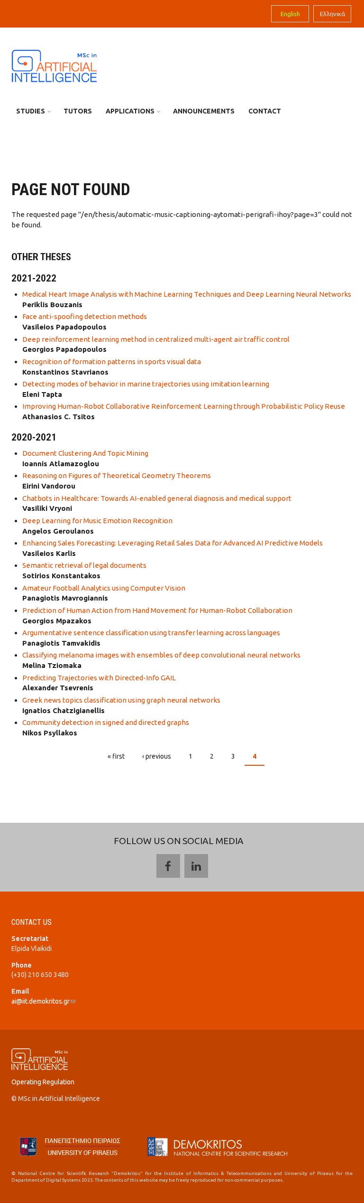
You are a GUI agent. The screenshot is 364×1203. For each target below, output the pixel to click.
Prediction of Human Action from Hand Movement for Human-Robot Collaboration (157, 610)
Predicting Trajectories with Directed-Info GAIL (99, 678)
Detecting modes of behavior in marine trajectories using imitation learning (145, 384)
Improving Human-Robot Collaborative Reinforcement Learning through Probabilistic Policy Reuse (183, 406)
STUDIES (30, 111)
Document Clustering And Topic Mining (85, 453)
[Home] (54, 65)
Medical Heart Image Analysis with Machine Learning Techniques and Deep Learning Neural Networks (186, 294)
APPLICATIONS (130, 111)
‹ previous (156, 756)
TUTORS (78, 111)
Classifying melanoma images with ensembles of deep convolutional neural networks (161, 655)
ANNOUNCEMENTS (204, 111)
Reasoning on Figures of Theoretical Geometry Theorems (116, 475)
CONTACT (264, 111)
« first (116, 756)
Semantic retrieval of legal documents (84, 565)
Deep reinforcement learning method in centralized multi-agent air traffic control (156, 339)
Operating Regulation (42, 1082)
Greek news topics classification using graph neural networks (121, 700)
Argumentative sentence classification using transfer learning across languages (151, 633)
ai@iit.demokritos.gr (43, 1001)
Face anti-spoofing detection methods (84, 316)
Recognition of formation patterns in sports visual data (111, 361)
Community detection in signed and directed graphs (105, 722)
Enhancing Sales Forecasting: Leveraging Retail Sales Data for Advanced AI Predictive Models (172, 543)
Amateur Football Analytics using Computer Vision (103, 588)
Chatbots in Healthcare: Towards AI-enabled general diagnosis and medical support (156, 498)
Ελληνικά (332, 13)
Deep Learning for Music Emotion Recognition (97, 521)
